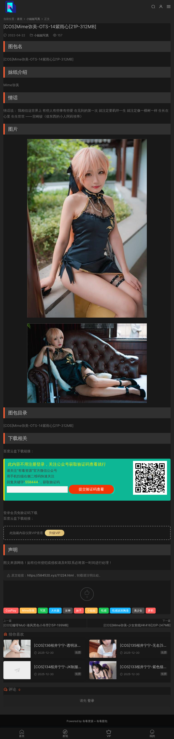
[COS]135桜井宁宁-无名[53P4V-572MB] (143, 645)
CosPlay (11, 610)
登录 (90, 700)
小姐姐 (91, 610)
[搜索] (153, 6)
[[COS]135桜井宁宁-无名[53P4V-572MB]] (102, 649)
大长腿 (55, 610)
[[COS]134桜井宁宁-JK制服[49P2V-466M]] (17, 670)
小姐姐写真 (41, 35)
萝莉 (150, 610)
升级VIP (54, 533)
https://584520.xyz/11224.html (50, 575)
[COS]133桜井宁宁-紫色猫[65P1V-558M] (143, 667)
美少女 (138, 610)
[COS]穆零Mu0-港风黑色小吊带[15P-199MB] (35, 625)
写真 (43, 610)
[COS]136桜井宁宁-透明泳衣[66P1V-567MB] (57, 645)
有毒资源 (87, 721)
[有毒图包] (10, 7)
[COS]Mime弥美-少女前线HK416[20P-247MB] (137, 625)
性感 (103, 610)
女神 (67, 610)
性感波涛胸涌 (120, 610)
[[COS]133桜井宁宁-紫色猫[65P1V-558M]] (102, 670)
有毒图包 (102, 721)
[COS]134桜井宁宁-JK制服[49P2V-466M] (56, 667)
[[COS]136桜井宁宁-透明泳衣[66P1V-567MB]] (17, 649)
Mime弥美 (28, 610)
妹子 (79, 610)
